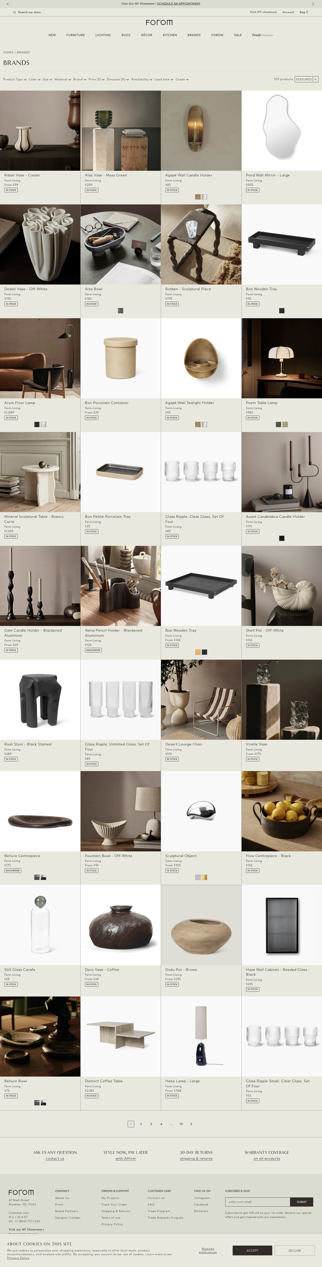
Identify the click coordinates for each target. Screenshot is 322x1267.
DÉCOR (146, 35)
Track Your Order (114, 1204)
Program (262, 34)
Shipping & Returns (116, 1211)
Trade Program (159, 1211)
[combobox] (32, 12)
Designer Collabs (68, 1217)
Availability (140, 79)
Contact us (156, 1198)
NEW (52, 35)
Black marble (37, 424)
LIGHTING (103, 35)
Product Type (13, 79)
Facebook (201, 1204)
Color (33, 79)
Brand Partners (66, 1211)
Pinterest (201, 1211)
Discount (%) (116, 79)
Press (59, 1204)
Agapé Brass (198, 197)
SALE (238, 35)
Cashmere (43, 424)
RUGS (126, 35)
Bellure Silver (43, 877)
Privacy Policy (18, 1258)
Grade (180, 79)
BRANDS (194, 35)
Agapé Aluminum (204, 197)
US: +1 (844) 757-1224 (24, 1221)
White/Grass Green (278, 424)
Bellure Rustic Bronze (37, 877)
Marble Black (120, 310)
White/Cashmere (285, 424)
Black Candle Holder (282, 538)
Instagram (202, 1198)
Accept (252, 1250)
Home (8, 52)
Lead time (162, 79)
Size (46, 79)
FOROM (217, 35)
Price (95, 79)
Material (61, 79)
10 (181, 1124)
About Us (62, 1198)
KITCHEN (170, 35)
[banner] (161, 4)
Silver (198, 877)
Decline (294, 1250)
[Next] (312, 4)
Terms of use (111, 1217)
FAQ (151, 1204)
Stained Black (282, 310)
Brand (78, 79)
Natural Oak (198, 652)
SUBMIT (302, 1202)
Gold (204, 877)
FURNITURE (75, 35)
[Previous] (9, 4)
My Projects (111, 1198)
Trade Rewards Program (166, 1217)
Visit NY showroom (263, 12)
